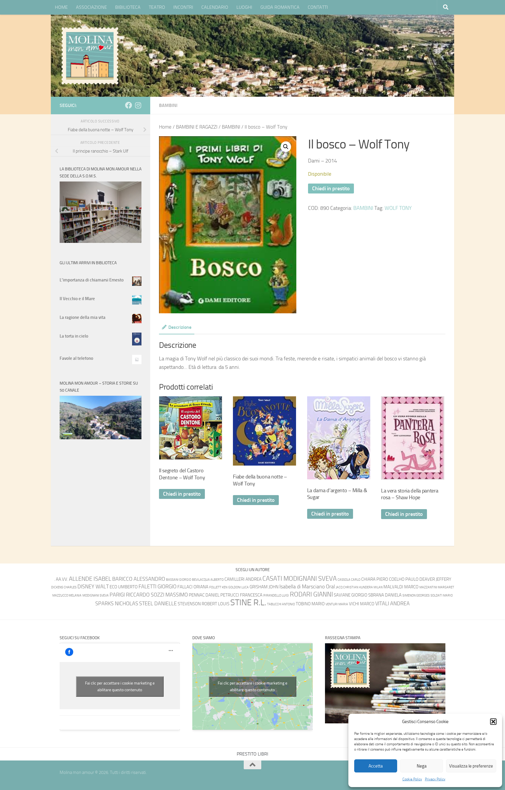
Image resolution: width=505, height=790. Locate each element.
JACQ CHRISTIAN (347, 587)
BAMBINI (168, 105)
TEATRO (157, 7)
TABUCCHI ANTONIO (281, 604)
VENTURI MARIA (337, 604)
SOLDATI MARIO (441, 595)
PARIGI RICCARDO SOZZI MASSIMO (149, 595)
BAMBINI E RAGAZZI (196, 127)
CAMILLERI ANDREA (243, 579)
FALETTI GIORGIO (158, 587)
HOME (61, 7)
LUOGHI (244, 7)
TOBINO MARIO (310, 603)
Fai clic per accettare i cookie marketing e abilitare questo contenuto (120, 686)
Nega (422, 766)
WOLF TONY (398, 208)
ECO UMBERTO (124, 587)
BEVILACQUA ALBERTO (208, 580)
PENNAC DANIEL (204, 595)
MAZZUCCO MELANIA (67, 595)
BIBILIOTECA (128, 7)
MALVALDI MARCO (400, 587)
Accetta (376, 766)
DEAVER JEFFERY (435, 579)
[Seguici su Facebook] (128, 105)
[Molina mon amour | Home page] (90, 55)
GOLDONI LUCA (238, 587)
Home (165, 127)
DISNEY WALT (93, 587)
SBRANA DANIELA (385, 595)
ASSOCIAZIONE (91, 7)
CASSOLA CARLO (349, 580)
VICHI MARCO (361, 603)
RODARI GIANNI (311, 594)
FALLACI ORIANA (192, 587)
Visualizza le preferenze (471, 766)
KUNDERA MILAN (371, 587)
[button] (493, 722)
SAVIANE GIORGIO (350, 595)
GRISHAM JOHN (264, 587)
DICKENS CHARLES (64, 587)
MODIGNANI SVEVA (95, 595)
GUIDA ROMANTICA (280, 7)
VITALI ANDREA (392, 604)
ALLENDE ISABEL (90, 578)
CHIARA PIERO (374, 579)
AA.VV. (62, 579)
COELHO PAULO (403, 579)
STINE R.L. (248, 602)
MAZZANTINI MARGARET (436, 587)
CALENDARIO (214, 7)
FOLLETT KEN (218, 587)
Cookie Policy (412, 779)
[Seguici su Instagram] (137, 105)
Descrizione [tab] (179, 327)
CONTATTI (318, 7)
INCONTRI (183, 7)
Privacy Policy (435, 779)
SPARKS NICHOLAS (116, 604)
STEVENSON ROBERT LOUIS (203, 603)
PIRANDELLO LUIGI (276, 595)
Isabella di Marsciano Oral (307, 587)
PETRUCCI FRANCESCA (241, 595)
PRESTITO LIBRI (252, 754)
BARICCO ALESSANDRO (138, 579)
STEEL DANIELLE (158, 604)
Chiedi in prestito (331, 188)
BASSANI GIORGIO (178, 580)
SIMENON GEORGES (416, 595)
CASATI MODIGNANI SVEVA (299, 578)
